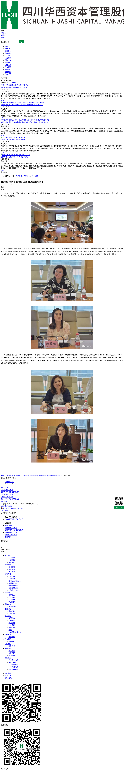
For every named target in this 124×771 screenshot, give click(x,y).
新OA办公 (8, 678)
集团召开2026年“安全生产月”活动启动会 (14, 157)
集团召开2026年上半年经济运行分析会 (14, 87)
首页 (6, 46)
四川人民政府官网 (7, 490)
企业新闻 (35, 176)
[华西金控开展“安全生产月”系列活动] (14, 137)
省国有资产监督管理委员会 (10, 492)
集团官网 (4, 501)
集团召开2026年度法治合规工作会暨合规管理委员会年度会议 (22, 105)
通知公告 (27, 176)
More (2, 100)
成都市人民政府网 (7, 497)
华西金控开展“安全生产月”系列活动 (13, 140)
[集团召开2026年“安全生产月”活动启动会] (15, 155)
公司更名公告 (9, 482)
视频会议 (8, 675)
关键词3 (3, 37)
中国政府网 (5, 487)
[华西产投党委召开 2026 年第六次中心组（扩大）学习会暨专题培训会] (25, 120)
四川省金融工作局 (7, 494)
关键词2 (3, 35)
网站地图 (4, 511)
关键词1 (3, 33)
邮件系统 (8, 673)
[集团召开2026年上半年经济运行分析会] (15, 85)
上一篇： (31, 475)
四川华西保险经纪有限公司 (10, 499)
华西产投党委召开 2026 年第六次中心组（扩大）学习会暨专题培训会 (24, 122)
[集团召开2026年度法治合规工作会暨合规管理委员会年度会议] (22, 102)
